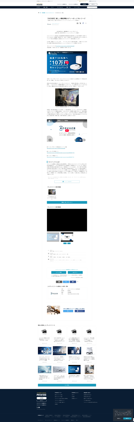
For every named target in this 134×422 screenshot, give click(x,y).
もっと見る (67, 385)
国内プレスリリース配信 (58, 394)
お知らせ (73, 394)
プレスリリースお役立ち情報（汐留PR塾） (61, 398)
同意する (127, 418)
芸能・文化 (68, 7)
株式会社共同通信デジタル (76, 415)
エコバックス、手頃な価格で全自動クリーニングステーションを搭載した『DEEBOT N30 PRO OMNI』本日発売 (89, 340)
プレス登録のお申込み (87, 400)
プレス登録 (59, 272)
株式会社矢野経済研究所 (86, 416)
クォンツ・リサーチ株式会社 (55, 416)
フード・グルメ (77, 7)
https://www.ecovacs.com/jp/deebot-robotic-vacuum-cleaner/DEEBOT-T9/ (60, 157)
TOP (40, 12)
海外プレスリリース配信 (58, 396)
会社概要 (73, 396)
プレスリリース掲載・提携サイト (60, 402)
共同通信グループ (74, 398)
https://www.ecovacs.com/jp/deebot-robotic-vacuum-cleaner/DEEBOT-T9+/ (60, 152)
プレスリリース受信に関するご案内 (77, 277)
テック (52, 7)
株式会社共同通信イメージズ (86, 415)
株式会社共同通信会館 (66, 415)
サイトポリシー (40, 420)
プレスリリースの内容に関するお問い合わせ (90, 402)
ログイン (93, 4)
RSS (76, 420)
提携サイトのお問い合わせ (88, 398)
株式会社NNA (47, 416)
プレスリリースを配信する (62, 4)
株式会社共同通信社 (58, 415)
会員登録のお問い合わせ (87, 394)
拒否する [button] (118, 418)
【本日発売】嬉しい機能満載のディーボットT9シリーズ (74, 377)
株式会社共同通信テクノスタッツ (76, 416)
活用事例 (56, 404)
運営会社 (72, 420)
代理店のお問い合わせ (87, 396)
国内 (82, 1)
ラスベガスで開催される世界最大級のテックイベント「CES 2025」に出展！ (44, 339)
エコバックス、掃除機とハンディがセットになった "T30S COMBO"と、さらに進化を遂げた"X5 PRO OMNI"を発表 (59, 359)
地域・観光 (45, 7)
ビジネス (38, 7)
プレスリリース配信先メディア (59, 400)
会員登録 (84, 4)
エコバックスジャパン (50, 12)
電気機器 (43, 12)
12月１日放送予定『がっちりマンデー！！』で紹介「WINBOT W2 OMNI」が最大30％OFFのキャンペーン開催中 (59, 340)
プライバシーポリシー (48, 420)
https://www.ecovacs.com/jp (73, 293)
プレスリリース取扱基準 (65, 420)
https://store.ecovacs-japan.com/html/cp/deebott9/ (65, 46)
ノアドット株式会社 (65, 416)
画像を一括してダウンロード (67, 202)
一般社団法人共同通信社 (48, 415)
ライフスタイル (60, 7)
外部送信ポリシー (56, 420)
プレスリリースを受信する (73, 4)
